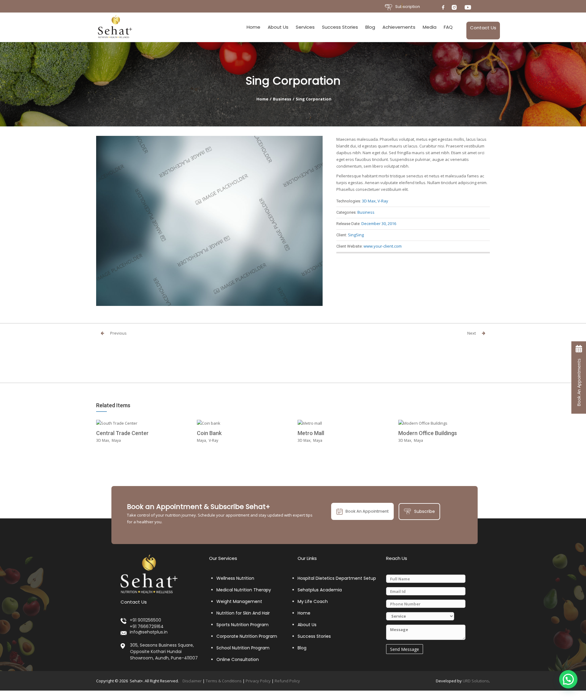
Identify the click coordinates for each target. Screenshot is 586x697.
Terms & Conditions (224, 680)
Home (253, 27)
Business (282, 99)
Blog (370, 27)
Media (429, 27)
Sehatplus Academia (320, 590)
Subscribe (424, 511)
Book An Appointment (367, 511)
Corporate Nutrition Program (246, 636)
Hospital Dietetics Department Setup (337, 578)
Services (305, 27)
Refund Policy (287, 680)
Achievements (398, 27)
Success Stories (340, 27)
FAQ (448, 27)
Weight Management (239, 601)
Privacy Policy (258, 680)
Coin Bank (209, 433)
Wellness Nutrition (235, 578)
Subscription (407, 6)
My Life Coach (313, 601)
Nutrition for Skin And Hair (243, 613)
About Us (278, 27)
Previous (118, 333)
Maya (116, 440)
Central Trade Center (122, 433)
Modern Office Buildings (427, 433)
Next (471, 333)
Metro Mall (311, 433)
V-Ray (383, 201)
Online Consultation (237, 659)
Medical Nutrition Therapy (243, 590)
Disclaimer (192, 680)
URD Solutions (476, 680)
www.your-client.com (383, 246)
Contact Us (483, 27)
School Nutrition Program (242, 648)
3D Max (369, 201)
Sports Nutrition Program (242, 625)
